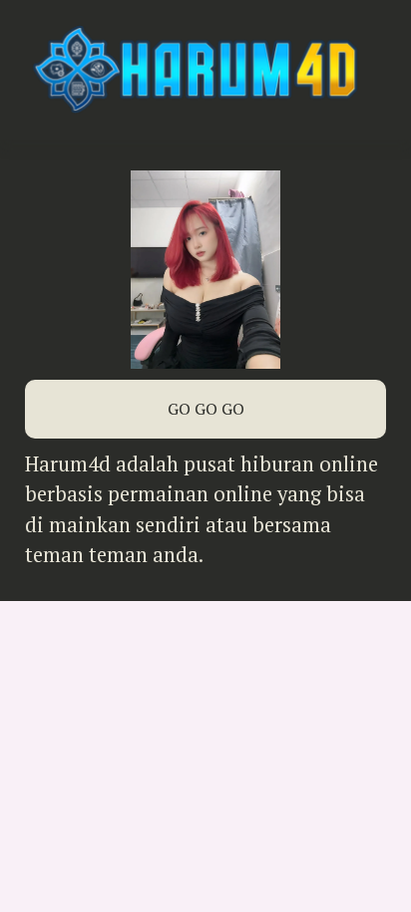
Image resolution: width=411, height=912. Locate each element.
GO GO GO (206, 409)
